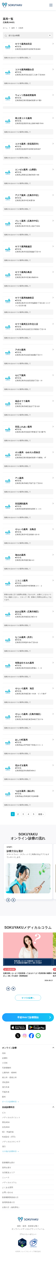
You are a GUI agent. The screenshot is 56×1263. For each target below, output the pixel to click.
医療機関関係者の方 (10, 1197)
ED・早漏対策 (8, 1132)
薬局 (13, 28)
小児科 (5, 1062)
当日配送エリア (8, 1172)
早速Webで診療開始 (28, 1017)
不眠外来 (5, 1091)
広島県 (20, 28)
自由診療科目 (8, 1107)
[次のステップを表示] (13, 900)
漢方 (4, 1146)
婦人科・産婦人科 (9, 1077)
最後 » (41, 814)
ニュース (5, 1177)
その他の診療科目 (9, 1151)
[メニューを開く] (51, 5)
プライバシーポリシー (28, 1234)
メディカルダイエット (11, 1117)
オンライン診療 (9, 1047)
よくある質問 (7, 1187)
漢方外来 (5, 1087)
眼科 (4, 1096)
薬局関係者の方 (8, 1202)
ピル (4, 1112)
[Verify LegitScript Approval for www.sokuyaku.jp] (22, 1243)
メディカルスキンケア (11, 1141)
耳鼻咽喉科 (6, 1067)
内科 (4, 1053)
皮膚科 (5, 1058)
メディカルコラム (9, 1182)
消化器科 (5, 1082)
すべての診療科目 (9, 1101)
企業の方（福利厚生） (11, 1207)
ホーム (5, 28)
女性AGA (6, 1127)
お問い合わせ (7, 1192)
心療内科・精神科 (9, 1072)
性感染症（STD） (9, 1136)
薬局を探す (6, 1167)
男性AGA (6, 1122)
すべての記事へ (28, 997)
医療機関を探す (8, 1162)
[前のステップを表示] (8, 900)
